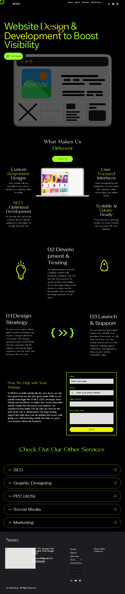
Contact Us (98, 551)
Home (73, 549)
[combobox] (92, 404)
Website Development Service (77, 563)
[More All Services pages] (101, 2)
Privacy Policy (99, 549)
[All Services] (81, 560)
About (73, 552)
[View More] (114, 470)
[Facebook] (117, 4)
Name (72, 376)
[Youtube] (113, 4)
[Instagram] (109, 4)
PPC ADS (74, 575)
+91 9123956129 (38, 561)
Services (74, 556)
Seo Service (75, 566)
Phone (73, 388)
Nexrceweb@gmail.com (42, 558)
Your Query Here (77, 411)
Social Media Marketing (77, 569)
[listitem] (62, 470)
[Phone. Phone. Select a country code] (73, 393)
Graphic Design (77, 572)
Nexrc (12, 540)
